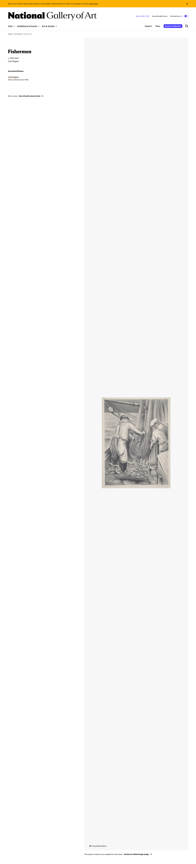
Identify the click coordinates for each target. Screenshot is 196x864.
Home (10, 34)
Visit (10, 26)
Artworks (18, 34)
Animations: (176, 16)
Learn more (93, 3)
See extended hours (159, 16)
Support (148, 26)
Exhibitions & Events (27, 26)
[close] (187, 3)
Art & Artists (48, 26)
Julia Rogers (13, 77)
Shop (158, 26)
